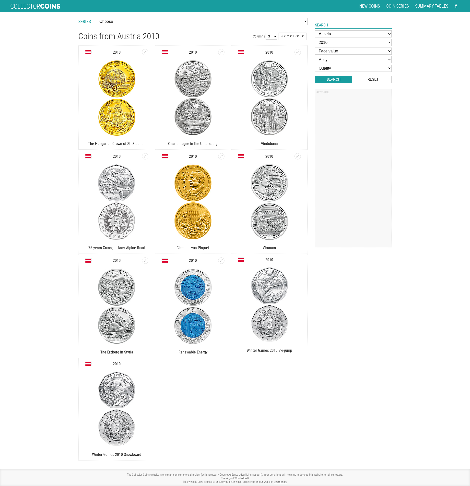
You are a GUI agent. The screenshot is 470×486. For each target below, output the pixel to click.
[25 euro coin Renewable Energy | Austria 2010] (221, 260)
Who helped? (242, 478)
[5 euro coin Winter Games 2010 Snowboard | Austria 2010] (117, 408)
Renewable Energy (193, 352)
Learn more (280, 482)
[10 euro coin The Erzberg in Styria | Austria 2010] (145, 260)
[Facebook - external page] (456, 6)
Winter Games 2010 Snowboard (116, 454)
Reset (373, 79)
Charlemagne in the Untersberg (193, 143)
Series (84, 21)
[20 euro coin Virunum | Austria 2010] (297, 156)
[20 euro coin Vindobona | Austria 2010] (297, 52)
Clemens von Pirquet (192, 247)
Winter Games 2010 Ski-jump (269, 350)
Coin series (397, 6)
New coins (369, 6)
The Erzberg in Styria (116, 352)
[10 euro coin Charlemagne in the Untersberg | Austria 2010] (221, 52)
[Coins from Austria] (88, 52)
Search (334, 79)
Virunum (269, 247)
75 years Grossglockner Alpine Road (116, 247)
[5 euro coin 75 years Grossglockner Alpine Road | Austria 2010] (145, 156)
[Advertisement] (353, 169)
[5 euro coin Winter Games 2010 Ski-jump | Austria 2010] (269, 304)
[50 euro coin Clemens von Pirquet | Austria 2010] (221, 156)
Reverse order (294, 36)
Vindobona (269, 143)
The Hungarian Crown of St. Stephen (116, 143)
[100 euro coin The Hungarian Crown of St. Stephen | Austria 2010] (145, 52)
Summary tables (431, 6)
